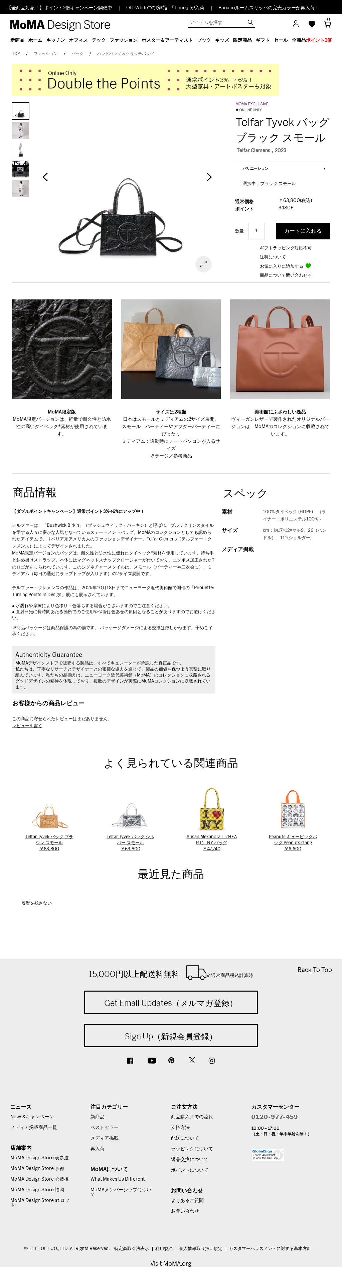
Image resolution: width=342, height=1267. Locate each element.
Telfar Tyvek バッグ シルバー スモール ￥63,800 (130, 843)
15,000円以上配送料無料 (171, 974)
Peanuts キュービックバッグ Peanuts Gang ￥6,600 (293, 843)
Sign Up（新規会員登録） (171, 1036)
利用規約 (164, 1249)
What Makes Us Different (118, 1179)
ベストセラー (105, 1127)
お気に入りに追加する (282, 266)
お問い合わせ (185, 1211)
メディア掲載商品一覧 (33, 1127)
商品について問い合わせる (286, 275)
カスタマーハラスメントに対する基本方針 (270, 1249)
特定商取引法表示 (131, 1249)
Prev (45, 180)
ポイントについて (189, 1170)
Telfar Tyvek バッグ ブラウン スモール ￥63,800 (49, 843)
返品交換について (189, 1159)
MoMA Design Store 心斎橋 (39, 1179)
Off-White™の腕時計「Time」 (158, 8)
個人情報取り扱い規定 (200, 1249)
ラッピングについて (192, 1149)
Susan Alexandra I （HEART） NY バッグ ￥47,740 (212, 843)
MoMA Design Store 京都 (37, 1168)
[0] (325, 26)
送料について (273, 257)
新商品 (98, 1117)
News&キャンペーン (32, 1117)
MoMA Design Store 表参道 (39, 1158)
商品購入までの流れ (192, 1117)
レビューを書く (27, 726)
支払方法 (180, 1127)
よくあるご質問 (187, 1200)
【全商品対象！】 (25, 8)
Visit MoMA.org (170, 1263)
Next (209, 180)
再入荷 (98, 1149)
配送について (185, 1138)
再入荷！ (310, 8)
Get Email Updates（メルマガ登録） (170, 1003)
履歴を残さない (36, 903)
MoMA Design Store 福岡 (37, 1190)
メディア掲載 (105, 1138)
